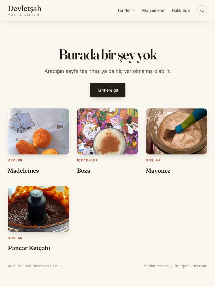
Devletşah (24, 10)
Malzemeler (153, 10)
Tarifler (124, 10)
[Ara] (202, 10)
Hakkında (181, 10)
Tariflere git (107, 90)
